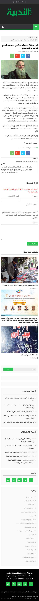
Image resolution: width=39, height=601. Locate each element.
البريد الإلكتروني (13, 196)
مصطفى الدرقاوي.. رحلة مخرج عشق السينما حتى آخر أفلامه (19, 399)
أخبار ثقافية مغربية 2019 (27, 512)
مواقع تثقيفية (30, 553)
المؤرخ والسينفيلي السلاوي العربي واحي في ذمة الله (20, 411)
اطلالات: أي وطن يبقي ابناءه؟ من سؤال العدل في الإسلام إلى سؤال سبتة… (19, 417)
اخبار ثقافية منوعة (29, 527)
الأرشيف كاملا (30, 535)
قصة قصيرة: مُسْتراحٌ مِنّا (12, 456)
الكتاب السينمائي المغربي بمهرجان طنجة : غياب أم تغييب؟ (20, 285)
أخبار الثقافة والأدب (29, 501)
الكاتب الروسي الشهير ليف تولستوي (27, 147)
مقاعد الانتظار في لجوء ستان (29, 355)
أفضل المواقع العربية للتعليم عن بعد (25, 523)
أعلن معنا (31, 516)
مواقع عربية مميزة (29, 561)
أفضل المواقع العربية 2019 (27, 520)
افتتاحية (35, 598)
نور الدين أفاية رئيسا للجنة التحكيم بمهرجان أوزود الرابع (19, 422)
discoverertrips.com (32, 596)
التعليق (35, 222)
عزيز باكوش (31, 445)
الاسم (35, 196)
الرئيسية (34, 37)
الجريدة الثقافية (30, 538)
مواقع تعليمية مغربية (28, 557)
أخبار (30, 37)
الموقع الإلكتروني (32, 204)
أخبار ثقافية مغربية (29, 508)
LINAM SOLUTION (12, 592)
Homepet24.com (22, 596)
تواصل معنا (31, 542)
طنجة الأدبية (33, 51)
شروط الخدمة (30, 550)
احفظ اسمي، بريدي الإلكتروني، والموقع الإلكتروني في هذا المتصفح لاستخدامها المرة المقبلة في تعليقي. (20, 215)
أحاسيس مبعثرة (30, 497)
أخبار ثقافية (31, 504)
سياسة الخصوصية (29, 546)
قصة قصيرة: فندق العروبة (12, 452)
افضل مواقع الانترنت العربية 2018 (25, 531)
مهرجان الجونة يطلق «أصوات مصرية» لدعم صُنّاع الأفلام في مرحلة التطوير (19, 406)
